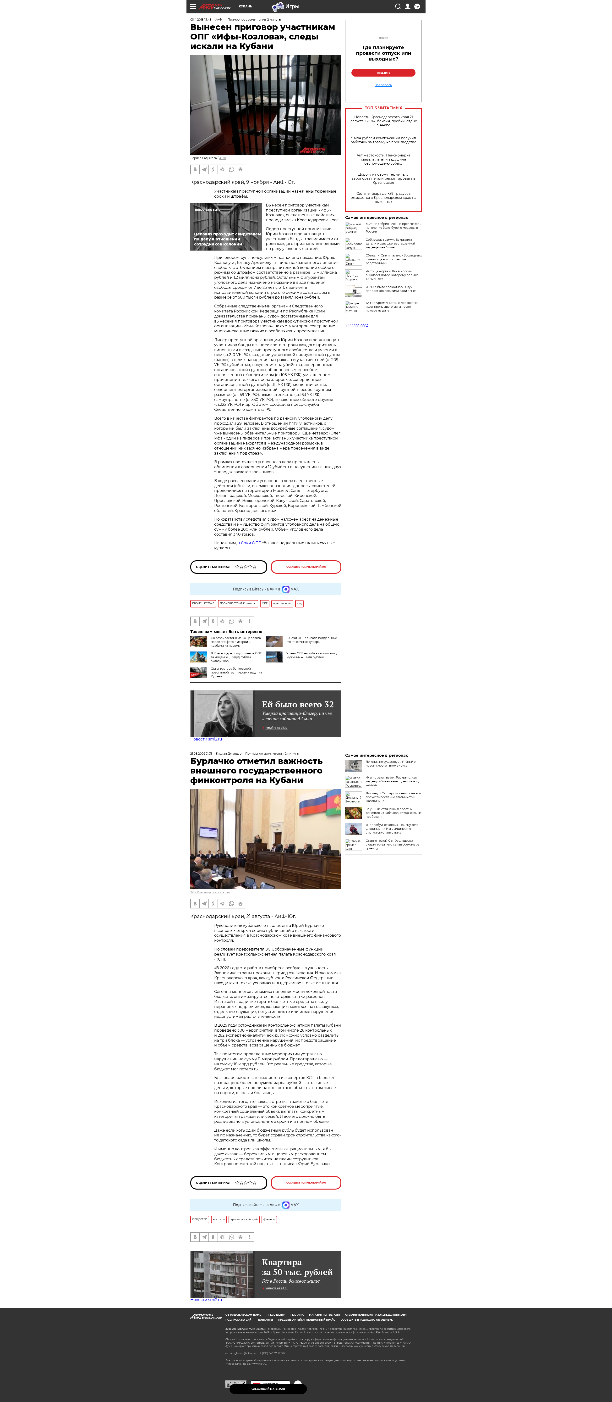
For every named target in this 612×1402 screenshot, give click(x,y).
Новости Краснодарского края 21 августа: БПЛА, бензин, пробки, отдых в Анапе (383, 121)
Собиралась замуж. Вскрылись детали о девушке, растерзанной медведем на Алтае (390, 243)
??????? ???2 (356, 325)
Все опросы (383, 85)
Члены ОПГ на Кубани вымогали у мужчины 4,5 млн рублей (311, 655)
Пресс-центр (276, 1314)
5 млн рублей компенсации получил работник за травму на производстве (383, 140)
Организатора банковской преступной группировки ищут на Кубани (236, 672)
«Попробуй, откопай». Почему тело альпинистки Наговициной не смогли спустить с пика (392, 828)
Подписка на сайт (239, 1319)
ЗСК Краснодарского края (210, 892)
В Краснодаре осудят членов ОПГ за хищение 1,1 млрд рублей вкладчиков (236, 657)
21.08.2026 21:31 (201, 753)
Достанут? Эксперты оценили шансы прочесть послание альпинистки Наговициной (393, 797)
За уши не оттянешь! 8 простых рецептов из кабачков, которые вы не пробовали (393, 812)
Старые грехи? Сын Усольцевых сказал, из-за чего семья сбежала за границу (392, 844)
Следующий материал (268, 1389)
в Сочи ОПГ (249, 543)
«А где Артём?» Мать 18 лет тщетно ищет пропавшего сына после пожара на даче (392, 306)
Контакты (265, 1319)
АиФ (222, 158)
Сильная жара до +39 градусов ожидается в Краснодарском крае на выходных (383, 198)
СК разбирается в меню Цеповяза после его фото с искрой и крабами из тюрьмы (236, 641)
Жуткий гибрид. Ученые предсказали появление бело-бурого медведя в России (393, 227)
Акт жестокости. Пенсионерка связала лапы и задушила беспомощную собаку (383, 159)
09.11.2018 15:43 (200, 19)
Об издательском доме (243, 1314)
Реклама (297, 1314)
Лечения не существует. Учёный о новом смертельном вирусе (391, 763)
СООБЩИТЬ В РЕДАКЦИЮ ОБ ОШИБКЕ (367, 1319)
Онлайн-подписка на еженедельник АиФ (376, 1314)
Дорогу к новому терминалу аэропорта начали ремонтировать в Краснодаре (383, 178)
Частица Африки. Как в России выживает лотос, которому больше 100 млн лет (392, 275)
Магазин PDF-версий (324, 1314)
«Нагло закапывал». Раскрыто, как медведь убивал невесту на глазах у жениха (392, 781)
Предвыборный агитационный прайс (306, 1319)
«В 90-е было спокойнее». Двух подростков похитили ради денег (391, 289)
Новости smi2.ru (206, 739)
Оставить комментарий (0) (306, 566)
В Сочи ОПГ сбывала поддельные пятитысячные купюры (311, 640)
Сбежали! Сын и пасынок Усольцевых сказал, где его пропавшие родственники (394, 259)
